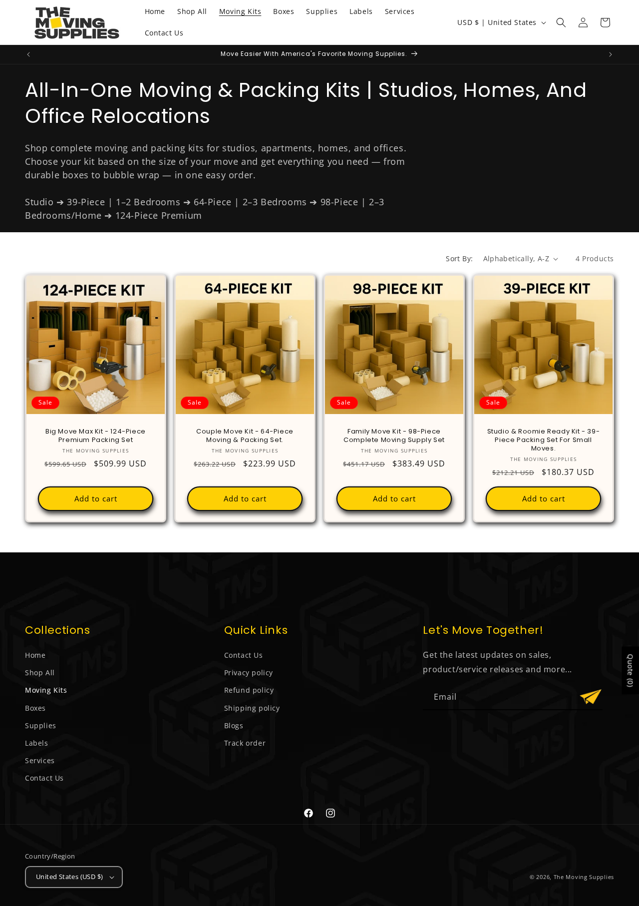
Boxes (35, 708)
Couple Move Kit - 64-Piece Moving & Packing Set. (245, 436)
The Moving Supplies (584, 877)
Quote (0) (630, 670)
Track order (245, 743)
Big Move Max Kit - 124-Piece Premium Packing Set (95, 436)
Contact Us (44, 778)
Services (40, 760)
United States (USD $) (69, 876)
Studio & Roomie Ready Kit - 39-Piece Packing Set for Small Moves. (543, 440)
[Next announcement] (611, 54)
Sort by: (459, 258)
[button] (561, 22)
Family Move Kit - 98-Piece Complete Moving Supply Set (394, 436)
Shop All (40, 672)
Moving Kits (46, 690)
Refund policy (249, 690)
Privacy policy (248, 672)
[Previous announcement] (28, 54)
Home (35, 655)
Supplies (40, 725)
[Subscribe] (591, 697)
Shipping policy (252, 708)
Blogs (234, 725)
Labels (36, 743)
